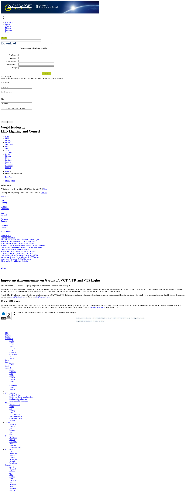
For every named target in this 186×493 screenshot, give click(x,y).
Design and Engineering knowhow (21, 397)
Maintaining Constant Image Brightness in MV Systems (20, 257)
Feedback (8, 30)
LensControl (7, 147)
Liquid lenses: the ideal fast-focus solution (15, 249)
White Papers (6, 231)
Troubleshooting (15, 447)
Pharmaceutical (14, 414)
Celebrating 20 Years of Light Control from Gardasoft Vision (21, 247)
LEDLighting (8, 139)
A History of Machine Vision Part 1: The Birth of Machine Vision (23, 245)
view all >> (5, 196)
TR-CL (12, 364)
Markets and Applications (18, 399)
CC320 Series (11, 342)
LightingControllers (9, 143)
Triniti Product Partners (12, 377)
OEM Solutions (10, 393)
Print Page (8, 177)
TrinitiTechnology (9, 151)
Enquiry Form (12, 478)
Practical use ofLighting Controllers (8, 237)
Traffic (11, 407)
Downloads (9, 164)
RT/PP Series (11, 345)
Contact (7, 24)
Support (8, 162)
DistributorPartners (8, 167)
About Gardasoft (12, 468)
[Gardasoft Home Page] (19, 7)
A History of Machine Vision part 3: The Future (17, 253)
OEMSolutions (8, 159)
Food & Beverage (15, 416)
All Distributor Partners (13, 453)
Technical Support (12, 425)
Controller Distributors (13, 462)
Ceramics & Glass (15, 418)
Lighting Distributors (13, 458)
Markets (8, 28)
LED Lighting (10, 181)
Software (12, 445)
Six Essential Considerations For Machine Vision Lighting (20, 240)
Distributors (9, 22)
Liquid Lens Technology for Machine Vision (16, 259)
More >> (46, 189)
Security (12, 420)
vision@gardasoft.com (17, 297)
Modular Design (15, 395)
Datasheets (13, 438)
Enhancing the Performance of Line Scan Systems (18, 241)
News (7, 32)
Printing (12, 411)
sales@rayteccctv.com (42, 297)
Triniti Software (12, 388)
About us (8, 26)
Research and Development (18, 401)
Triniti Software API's (12, 372)
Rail (10, 409)
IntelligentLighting (8, 155)
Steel (11, 412)
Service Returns (12, 429)
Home (7, 137)
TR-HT (12, 350)
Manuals (12, 440)
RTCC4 (12, 348)
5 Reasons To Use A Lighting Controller (14, 261)
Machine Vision (14, 405)
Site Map (11, 433)
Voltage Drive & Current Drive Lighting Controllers (18, 251)
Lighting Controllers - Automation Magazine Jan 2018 (19, 255)
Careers (12, 490)
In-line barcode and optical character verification (17, 243)
